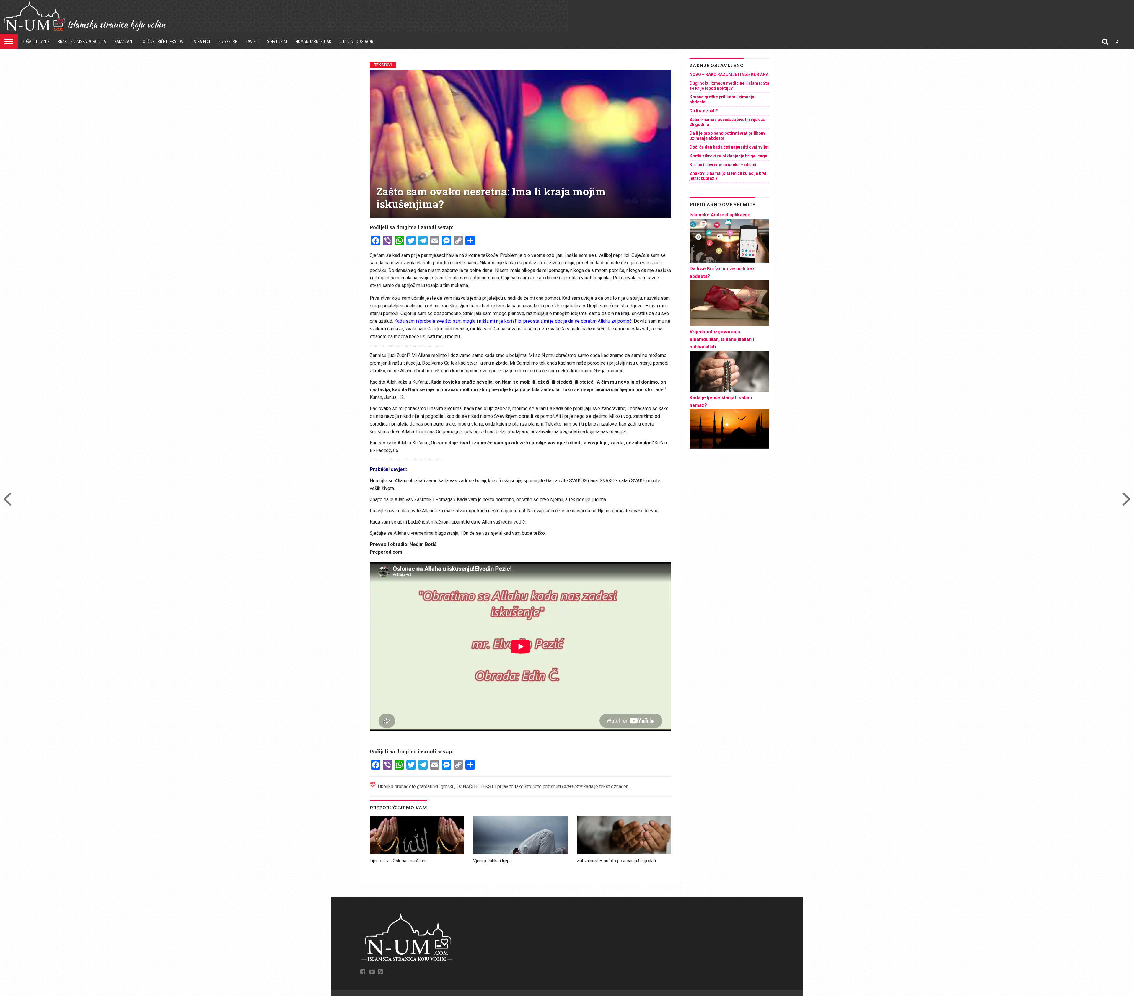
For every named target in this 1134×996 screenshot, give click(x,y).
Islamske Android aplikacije (720, 215)
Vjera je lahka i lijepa (492, 860)
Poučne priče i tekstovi (162, 41)
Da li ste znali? (704, 110)
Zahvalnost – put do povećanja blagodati (616, 860)
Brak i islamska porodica (82, 41)
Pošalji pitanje (35, 41)
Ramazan (123, 41)
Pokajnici (201, 41)
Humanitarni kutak (313, 41)
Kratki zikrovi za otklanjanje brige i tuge (728, 156)
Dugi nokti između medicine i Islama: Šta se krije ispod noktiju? (729, 86)
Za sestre (227, 41)
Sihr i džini (277, 41)
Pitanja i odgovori (356, 41)
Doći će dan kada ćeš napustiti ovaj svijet (729, 147)
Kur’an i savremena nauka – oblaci (723, 164)
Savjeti (252, 41)
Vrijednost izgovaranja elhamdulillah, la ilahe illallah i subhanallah (722, 339)
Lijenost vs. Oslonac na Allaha (399, 860)
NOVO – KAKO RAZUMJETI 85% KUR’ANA (729, 74)
